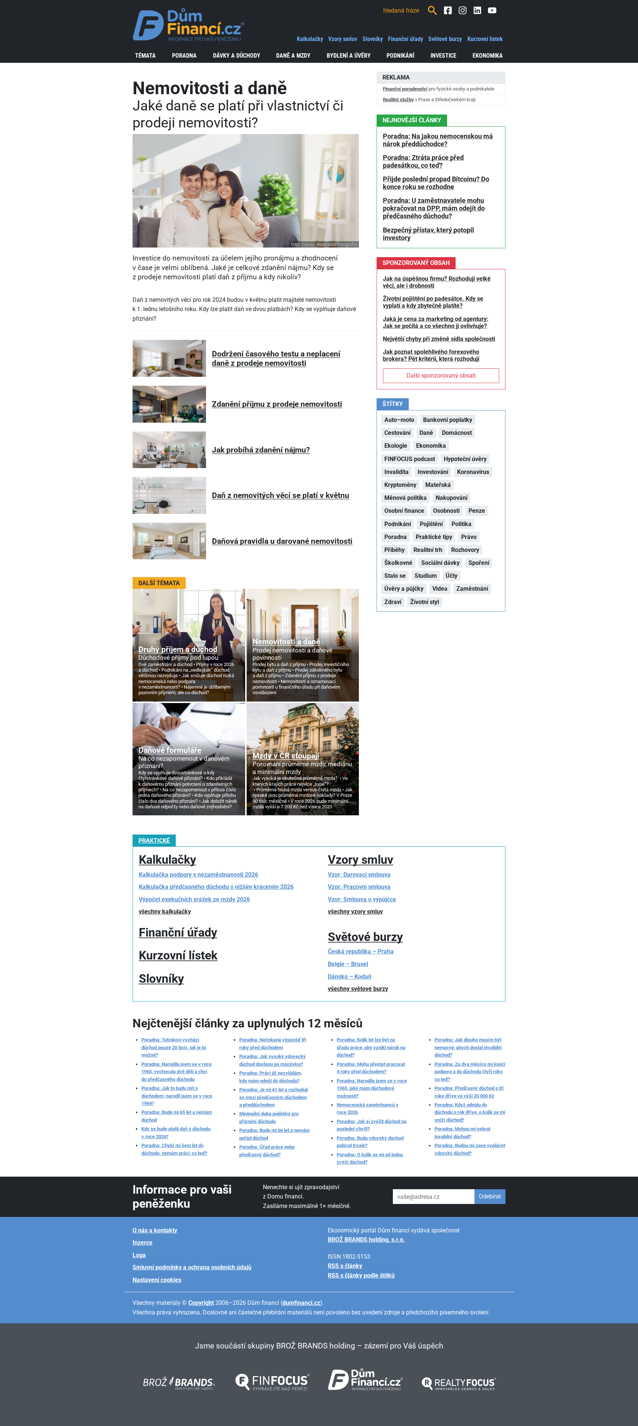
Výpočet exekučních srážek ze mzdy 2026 (194, 899)
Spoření (479, 562)
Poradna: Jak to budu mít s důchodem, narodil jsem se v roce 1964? (176, 1095)
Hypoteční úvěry (465, 459)
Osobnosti (446, 510)
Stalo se (395, 575)
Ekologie (395, 445)
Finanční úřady (405, 38)
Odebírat (490, 1196)
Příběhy (394, 549)
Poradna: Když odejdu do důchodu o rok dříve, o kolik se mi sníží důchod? (470, 1112)
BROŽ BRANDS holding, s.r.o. (366, 1239)
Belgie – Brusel (348, 964)
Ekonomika (488, 55)
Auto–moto (399, 419)
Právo (469, 536)
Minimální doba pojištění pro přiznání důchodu (269, 1117)
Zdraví (392, 601)
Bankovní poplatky (447, 419)
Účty (451, 575)
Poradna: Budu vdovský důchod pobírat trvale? (370, 1141)
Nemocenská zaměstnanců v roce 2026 (367, 1108)
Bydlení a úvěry (349, 55)
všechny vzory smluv (355, 911)
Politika (461, 524)
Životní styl (424, 601)
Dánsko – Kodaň (349, 976)
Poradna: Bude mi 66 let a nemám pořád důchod (274, 1134)
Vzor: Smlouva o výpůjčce (362, 899)
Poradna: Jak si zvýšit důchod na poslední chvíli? (372, 1125)
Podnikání (400, 55)
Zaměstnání (472, 588)
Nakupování (451, 497)
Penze (477, 510)
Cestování (397, 432)
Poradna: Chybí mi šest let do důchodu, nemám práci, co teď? (174, 1149)
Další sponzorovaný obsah (441, 375)
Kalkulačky (310, 38)
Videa (439, 588)
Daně (426, 432)
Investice (443, 55)
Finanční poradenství (405, 89)
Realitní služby (398, 99)
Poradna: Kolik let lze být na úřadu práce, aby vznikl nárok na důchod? (371, 1047)
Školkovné (398, 562)
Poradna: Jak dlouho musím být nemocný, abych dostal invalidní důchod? (468, 1047)
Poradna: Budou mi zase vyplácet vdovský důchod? (470, 1149)
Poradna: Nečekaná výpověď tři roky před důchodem (272, 1043)
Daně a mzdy (293, 55)
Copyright (201, 1302)
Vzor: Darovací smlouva (359, 874)
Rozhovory (465, 549)
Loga (139, 1255)
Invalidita (396, 471)
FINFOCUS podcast (409, 459)
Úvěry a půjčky (403, 588)
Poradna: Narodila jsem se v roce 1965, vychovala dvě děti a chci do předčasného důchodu (176, 1071)
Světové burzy (445, 38)
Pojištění (431, 524)
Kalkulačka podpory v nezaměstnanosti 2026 (198, 874)
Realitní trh (428, 549)
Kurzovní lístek (485, 38)
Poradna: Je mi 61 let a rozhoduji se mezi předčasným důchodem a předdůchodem (273, 1097)
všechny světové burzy (358, 988)
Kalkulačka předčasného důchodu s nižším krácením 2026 (216, 886)
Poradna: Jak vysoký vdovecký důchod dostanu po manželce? (272, 1060)
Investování (433, 471)
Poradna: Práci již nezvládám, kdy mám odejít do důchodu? (270, 1076)
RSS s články (345, 1265)
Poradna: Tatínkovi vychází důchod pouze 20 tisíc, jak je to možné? (173, 1047)
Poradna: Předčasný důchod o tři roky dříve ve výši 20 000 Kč (469, 1091)
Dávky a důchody (236, 55)
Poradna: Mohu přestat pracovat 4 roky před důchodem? (371, 1067)
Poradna (184, 55)
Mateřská (438, 484)
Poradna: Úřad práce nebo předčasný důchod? (267, 1150)
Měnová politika (405, 497)
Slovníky (373, 38)
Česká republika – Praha (361, 951)
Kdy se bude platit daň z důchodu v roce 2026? (175, 1132)
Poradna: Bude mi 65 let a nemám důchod (176, 1115)
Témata (145, 55)
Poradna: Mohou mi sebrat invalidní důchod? (462, 1132)
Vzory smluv (342, 38)
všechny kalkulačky (165, 911)
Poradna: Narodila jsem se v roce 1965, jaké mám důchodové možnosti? (372, 1088)
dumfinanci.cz (301, 1302)
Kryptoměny (400, 484)
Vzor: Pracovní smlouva (359, 886)
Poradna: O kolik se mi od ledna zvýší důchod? (370, 1158)
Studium (426, 575)
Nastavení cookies (157, 1279)
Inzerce (142, 1242)
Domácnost (457, 432)
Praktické (154, 840)
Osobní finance (404, 510)
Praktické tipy (434, 536)
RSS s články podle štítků (361, 1275)
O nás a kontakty (155, 1230)
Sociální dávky (440, 562)
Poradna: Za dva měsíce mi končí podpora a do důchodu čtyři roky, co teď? (470, 1071)
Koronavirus (473, 471)
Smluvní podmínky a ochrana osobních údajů (192, 1267)
